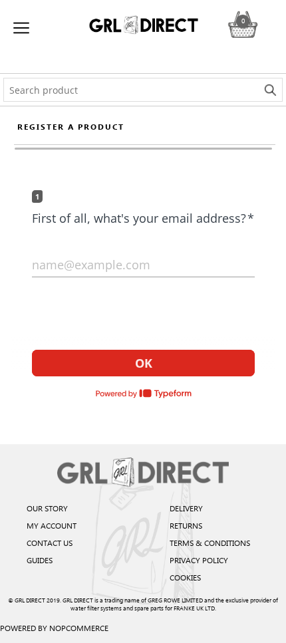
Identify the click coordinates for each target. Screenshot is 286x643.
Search (271, 90)
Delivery (186, 508)
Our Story (47, 508)
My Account (51, 525)
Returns (186, 525)
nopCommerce (78, 627)
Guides (40, 560)
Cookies (185, 577)
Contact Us (49, 542)
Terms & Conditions (210, 542)
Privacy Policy (199, 560)
